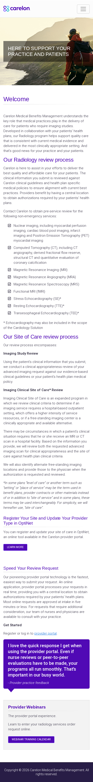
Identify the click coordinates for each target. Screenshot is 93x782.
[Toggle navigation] (83, 9)
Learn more (15, 547)
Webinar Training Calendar (31, 739)
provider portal (45, 633)
